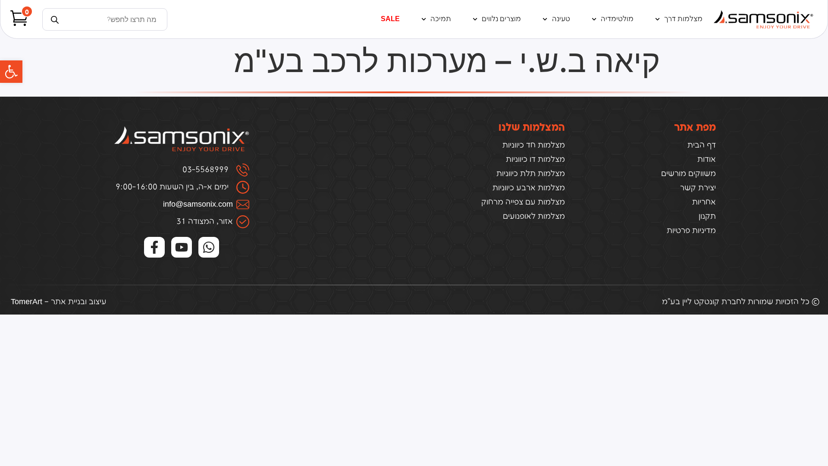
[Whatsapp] (208, 247)
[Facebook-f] (154, 247)
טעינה (561, 19)
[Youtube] (181, 247)
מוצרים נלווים (501, 19)
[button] (11, 71)
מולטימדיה (617, 19)
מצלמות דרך (683, 19)
